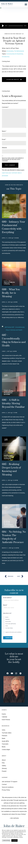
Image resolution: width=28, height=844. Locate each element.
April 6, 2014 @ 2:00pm (10, 302)
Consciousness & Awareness (14, 54)
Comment (5, 107)
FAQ (3, 763)
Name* (5, 605)
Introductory (5, 57)
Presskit (4, 771)
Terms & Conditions (8, 787)
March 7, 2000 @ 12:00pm (10, 548)
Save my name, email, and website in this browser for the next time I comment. (13, 159)
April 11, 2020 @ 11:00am (10, 238)
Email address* (7, 598)
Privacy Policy (6, 790)
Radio (3, 738)
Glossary (4, 768)
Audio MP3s (5, 741)
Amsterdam (10, 51)
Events (4, 714)
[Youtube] (12, 673)
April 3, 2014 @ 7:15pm (9, 413)
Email (4, 139)
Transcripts (5, 744)
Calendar (4, 717)
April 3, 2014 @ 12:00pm (10, 480)
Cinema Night (6, 750)
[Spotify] (20, 673)
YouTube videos (6, 733)
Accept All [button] (14, 840)
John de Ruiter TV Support (9, 782)
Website (4, 147)
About (4, 760)
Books (3, 747)
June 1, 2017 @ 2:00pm (9, 351)
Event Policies (6, 720)
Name (4, 131)
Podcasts (4, 736)
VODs (3, 730)
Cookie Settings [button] (6, 840)
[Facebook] (8, 673)
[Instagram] (16, 673)
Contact (4, 784)
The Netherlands (19, 51)
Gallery (4, 766)
